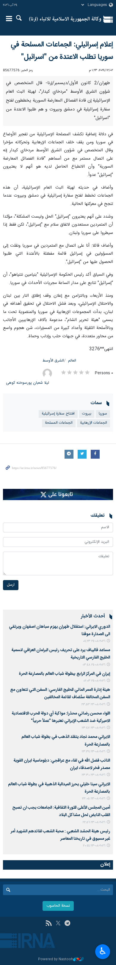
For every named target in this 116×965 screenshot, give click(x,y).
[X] (58, 924)
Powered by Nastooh (55, 959)
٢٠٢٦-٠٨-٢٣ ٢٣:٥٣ (93, 704)
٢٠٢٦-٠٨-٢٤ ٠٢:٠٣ (94, 681)
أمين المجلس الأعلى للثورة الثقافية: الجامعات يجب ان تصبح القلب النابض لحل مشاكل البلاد (61, 811)
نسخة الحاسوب (58, 906)
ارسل (11, 585)
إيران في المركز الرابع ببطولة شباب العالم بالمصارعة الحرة (63, 673)
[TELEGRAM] (67, 924)
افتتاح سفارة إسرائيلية (58, 414)
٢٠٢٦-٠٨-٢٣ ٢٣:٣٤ (93, 751)
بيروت (86, 414)
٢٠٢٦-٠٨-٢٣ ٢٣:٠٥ (93, 799)
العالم (72, 361)
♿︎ (102, 951)
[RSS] (49, 924)
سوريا (103, 414)
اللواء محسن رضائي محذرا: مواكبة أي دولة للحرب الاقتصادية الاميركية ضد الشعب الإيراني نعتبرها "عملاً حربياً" (61, 717)
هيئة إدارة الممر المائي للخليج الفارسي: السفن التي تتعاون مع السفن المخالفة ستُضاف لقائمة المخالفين (60, 693)
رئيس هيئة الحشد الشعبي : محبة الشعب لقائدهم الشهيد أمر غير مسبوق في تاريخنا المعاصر (60, 835)
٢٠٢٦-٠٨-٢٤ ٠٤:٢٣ (94, 641)
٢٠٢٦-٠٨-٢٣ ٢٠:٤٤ (94, 846)
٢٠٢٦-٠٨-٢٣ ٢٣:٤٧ (93, 728)
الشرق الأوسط (53, 361)
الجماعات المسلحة (59, 423)
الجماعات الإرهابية (93, 423)
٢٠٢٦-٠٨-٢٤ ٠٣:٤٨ (94, 665)
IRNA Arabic (65, 19)
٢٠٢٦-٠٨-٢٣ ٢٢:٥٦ (94, 822)
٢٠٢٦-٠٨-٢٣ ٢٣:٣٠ (93, 775)
